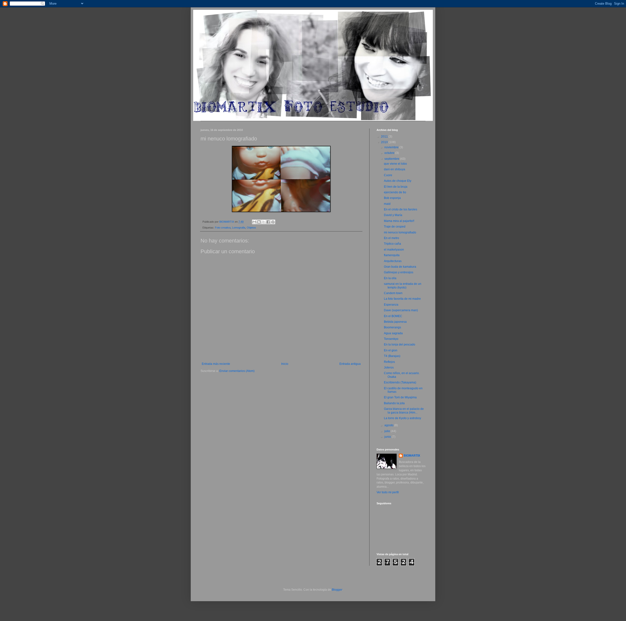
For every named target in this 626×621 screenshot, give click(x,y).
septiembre (392, 159)
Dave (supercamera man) (401, 310)
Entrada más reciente (216, 364)
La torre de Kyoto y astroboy (402, 418)
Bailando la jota (394, 403)
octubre (389, 153)
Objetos (251, 227)
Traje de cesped (394, 226)
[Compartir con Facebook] (268, 221)
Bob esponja (392, 198)
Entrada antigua (350, 364)
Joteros (389, 367)
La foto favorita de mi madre (402, 298)
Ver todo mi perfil (388, 492)
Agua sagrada (393, 333)
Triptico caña (392, 243)
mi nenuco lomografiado (400, 232)
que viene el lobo (395, 163)
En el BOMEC (393, 316)
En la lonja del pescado (399, 344)
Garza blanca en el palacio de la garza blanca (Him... (404, 410)
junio (388, 436)
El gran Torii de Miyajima (400, 397)
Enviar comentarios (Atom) (237, 371)
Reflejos (389, 362)
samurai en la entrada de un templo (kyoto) (402, 285)
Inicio (284, 364)
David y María (393, 215)
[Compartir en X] (263, 221)
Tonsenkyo (391, 339)
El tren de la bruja (395, 186)
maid (387, 204)
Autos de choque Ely (397, 181)
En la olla (390, 278)
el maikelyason (394, 249)
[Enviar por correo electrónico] (254, 221)
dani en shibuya (394, 169)
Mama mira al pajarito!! (399, 221)
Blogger (337, 589)
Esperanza (391, 304)
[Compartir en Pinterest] (272, 221)
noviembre (391, 147)
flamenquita (392, 255)
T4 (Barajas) (392, 356)
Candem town (393, 293)
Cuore (388, 175)
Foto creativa (223, 227)
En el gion (390, 350)
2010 (385, 142)
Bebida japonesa (395, 321)
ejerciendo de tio (395, 192)
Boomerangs (392, 327)
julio (387, 431)
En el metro (391, 238)
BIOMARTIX (412, 455)
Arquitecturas (393, 261)
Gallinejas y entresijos (398, 272)
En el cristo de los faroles (400, 209)
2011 (385, 136)
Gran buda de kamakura (400, 266)
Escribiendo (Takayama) (400, 382)
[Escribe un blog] (259, 221)
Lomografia (238, 227)
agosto (389, 425)
